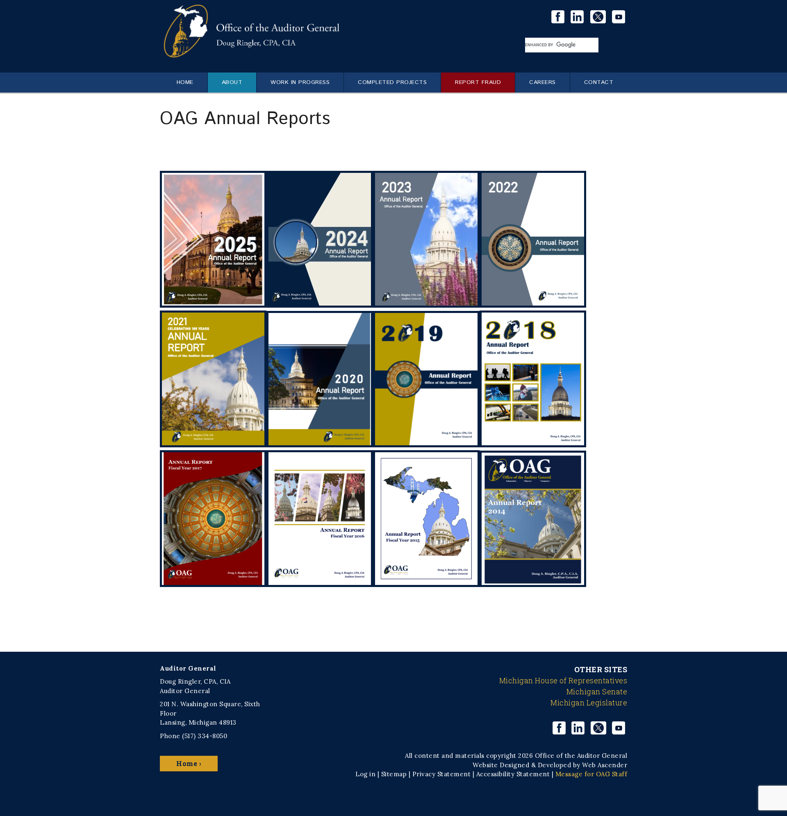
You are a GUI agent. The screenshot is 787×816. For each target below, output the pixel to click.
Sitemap (394, 774)
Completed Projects (392, 82)
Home (185, 82)
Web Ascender (604, 765)
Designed (514, 765)
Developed (554, 765)
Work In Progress (300, 82)
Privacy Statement (441, 774)
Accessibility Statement (513, 774)
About (232, 82)
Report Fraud (478, 82)
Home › (188, 763)
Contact (599, 82)
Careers (542, 82)
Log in (365, 774)
